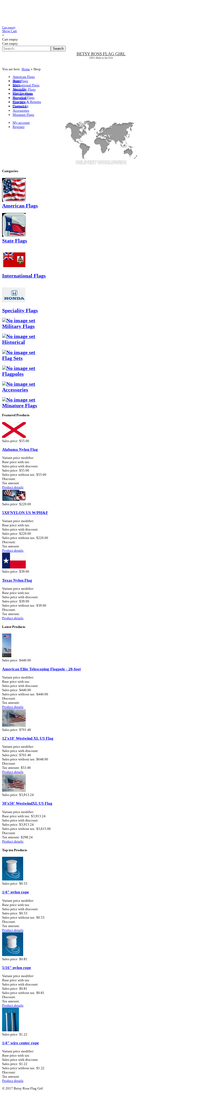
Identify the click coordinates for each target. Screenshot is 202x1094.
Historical (20, 98)
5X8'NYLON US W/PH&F (25, 512)
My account (21, 123)
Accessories (21, 110)
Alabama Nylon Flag (20, 449)
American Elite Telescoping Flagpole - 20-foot (41, 669)
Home (26, 69)
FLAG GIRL (101, 53)
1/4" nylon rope (15, 892)
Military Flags (23, 94)
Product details (12, 487)
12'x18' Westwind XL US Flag (27, 738)
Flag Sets (19, 102)
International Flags (26, 85)
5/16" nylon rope (16, 967)
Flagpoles (20, 106)
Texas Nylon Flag (17, 580)
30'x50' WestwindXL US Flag (27, 803)
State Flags (20, 81)
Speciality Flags (24, 89)
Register (18, 127)
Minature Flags (23, 115)
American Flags (24, 77)
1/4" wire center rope (20, 1043)
